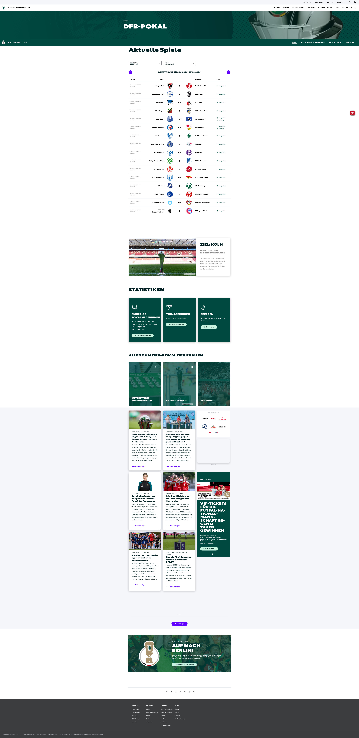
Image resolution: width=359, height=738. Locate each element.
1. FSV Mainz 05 (200, 86)
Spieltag (167, 62)
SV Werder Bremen (201, 136)
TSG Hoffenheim (201, 161)
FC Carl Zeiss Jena (201, 111)
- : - (179, 86)
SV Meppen (160, 119)
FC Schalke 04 (159, 152)
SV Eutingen (159, 111)
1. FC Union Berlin (201, 177)
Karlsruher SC (159, 194)
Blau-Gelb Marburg (157, 144)
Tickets (221, 120)
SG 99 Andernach (158, 94)
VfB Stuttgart (199, 127)
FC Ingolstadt (159, 86)
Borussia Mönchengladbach (157, 211)
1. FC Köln (198, 102)
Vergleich (222, 86)
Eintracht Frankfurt (201, 194)
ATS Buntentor (159, 169)
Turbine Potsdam (158, 127)
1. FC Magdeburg (158, 177)
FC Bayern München (202, 211)
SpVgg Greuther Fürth (156, 161)
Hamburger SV (200, 119)
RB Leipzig (198, 144)
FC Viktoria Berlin (158, 202)
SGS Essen (198, 152)
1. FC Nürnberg (200, 169)
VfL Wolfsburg (200, 186)
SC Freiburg (199, 94)
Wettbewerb (133, 62)
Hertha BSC (160, 102)
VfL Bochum (159, 136)
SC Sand (161, 186)
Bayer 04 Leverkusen (202, 202)
